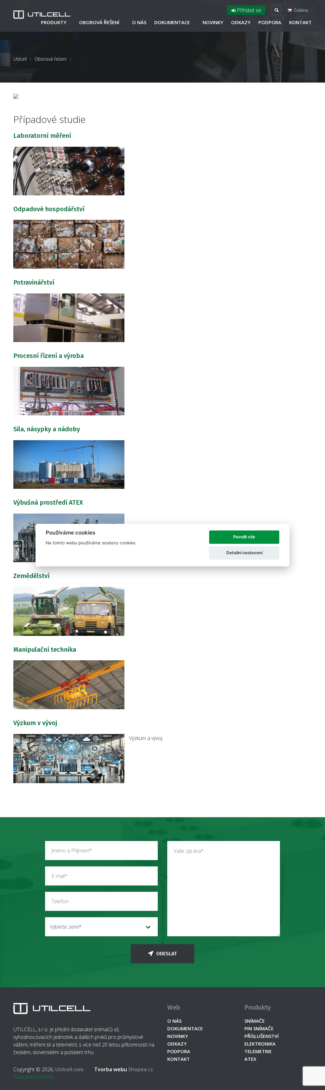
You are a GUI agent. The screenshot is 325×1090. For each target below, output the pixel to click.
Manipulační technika (44, 649)
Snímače (254, 1021)
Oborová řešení (99, 22)
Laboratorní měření (42, 135)
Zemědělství (31, 576)
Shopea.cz (123, 1069)
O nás (139, 22)
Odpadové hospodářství (48, 209)
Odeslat (166, 954)
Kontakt (300, 22)
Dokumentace (172, 22)
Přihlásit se (248, 10)
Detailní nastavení (244, 552)
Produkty (53, 22)
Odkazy (240, 22)
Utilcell (20, 59)
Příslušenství (261, 1036)
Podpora (269, 22)
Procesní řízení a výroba (48, 356)
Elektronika (259, 1043)
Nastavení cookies (34, 1076)
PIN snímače (259, 1028)
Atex (250, 1059)
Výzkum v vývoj (35, 723)
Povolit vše (244, 536)
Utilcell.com (69, 1069)
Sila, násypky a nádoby (46, 429)
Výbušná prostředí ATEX (48, 502)
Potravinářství (33, 282)
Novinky (212, 22)
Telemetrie (258, 1051)
